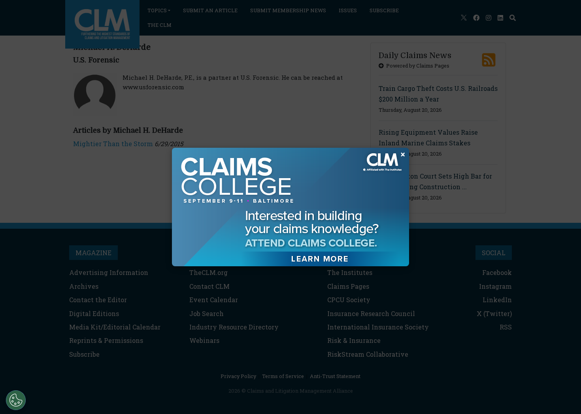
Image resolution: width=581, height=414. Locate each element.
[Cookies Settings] (16, 400)
